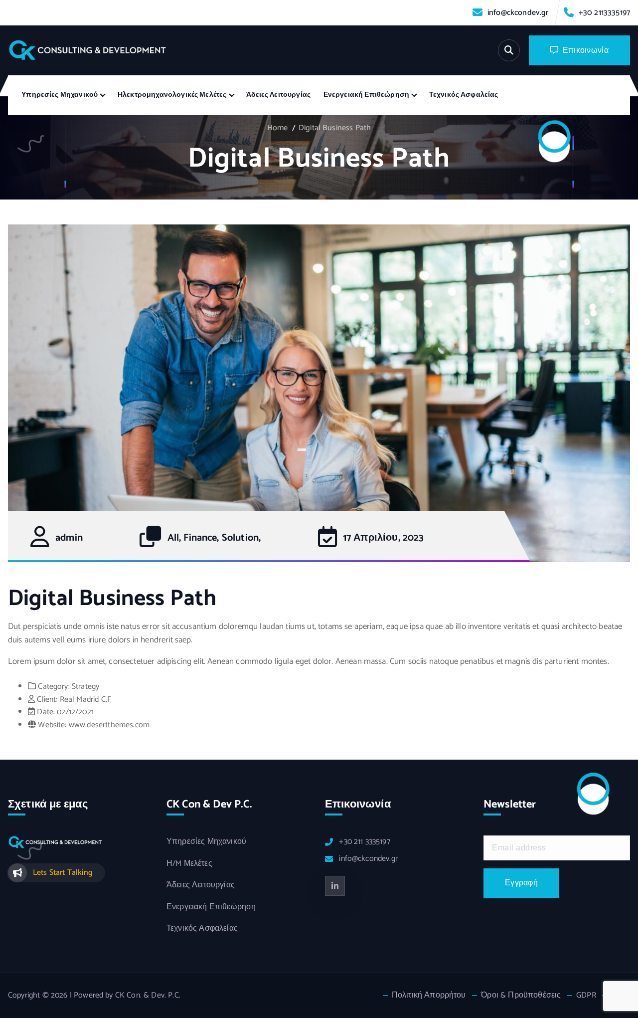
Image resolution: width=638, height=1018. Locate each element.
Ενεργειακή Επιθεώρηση (366, 95)
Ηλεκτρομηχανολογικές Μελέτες (172, 95)
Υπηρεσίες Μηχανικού (59, 95)
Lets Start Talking (63, 872)
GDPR (586, 995)
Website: (52, 725)
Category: (53, 686)
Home (277, 128)
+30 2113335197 (604, 12)
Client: (47, 699)
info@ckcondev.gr (518, 12)
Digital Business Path (335, 128)
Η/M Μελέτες (189, 863)
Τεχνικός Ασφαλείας (463, 95)
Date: (46, 712)
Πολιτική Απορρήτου (429, 995)
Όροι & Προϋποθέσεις (521, 995)
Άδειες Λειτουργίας (278, 95)
